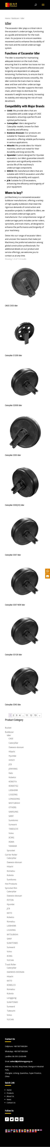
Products (10, 1093)
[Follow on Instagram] (21, 1119)
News (9, 1099)
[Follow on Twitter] (12, 1119)
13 (35, 715)
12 (31, 715)
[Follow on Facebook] (7, 1119)
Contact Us (11, 1102)
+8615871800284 (21, 1051)
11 (27, 715)
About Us (10, 1096)
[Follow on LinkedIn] (17, 1119)
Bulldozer (15, 18)
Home (7, 18)
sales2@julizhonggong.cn (21, 1061)
